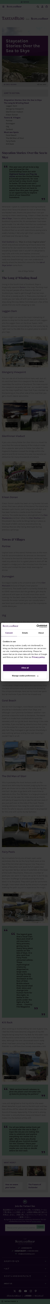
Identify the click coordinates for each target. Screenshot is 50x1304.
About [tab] (41, 633)
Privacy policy (38, 657)
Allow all (25, 668)
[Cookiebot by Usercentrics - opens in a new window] (36, 626)
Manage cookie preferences (23, 676)
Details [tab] (25, 633)
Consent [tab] (9, 633)
